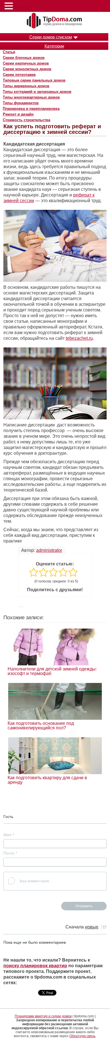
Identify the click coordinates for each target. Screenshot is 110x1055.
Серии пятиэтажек (19, 74)
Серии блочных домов (24, 57)
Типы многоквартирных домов (31, 97)
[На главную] (55, 21)
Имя (8, 834)
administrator (49, 550)
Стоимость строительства (26, 120)
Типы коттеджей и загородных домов (37, 91)
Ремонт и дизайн (18, 114)
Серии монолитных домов (27, 69)
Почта (10, 853)
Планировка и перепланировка (31, 108)
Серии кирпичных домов (26, 63)
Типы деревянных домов (26, 86)
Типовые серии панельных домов (34, 80)
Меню (22, 7)
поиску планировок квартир (35, 965)
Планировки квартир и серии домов (43, 1016)
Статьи (9, 52)
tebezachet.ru (79, 338)
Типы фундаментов (21, 103)
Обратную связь (82, 1036)
